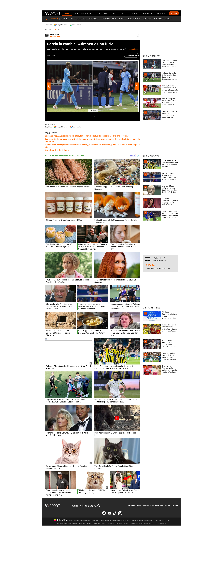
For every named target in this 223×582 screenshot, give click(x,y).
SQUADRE (147, 19)
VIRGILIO (77, 520)
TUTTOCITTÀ (127, 520)
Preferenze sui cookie (93, 523)
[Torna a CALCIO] (46, 19)
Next (137, 86)
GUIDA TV (147, 13)
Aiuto (103, 523)
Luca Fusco (54, 35)
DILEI (134, 520)
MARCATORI (94, 19)
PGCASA (108, 520)
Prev (49, 86)
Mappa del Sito (157, 506)
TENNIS (134, 13)
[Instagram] (120, 515)
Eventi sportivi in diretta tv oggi (158, 268)
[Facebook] (104, 515)
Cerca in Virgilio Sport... (84, 505)
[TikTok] (115, 515)
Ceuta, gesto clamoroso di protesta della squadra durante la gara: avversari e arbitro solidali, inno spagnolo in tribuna (92, 140)
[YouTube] (109, 515)
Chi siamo (60, 523)
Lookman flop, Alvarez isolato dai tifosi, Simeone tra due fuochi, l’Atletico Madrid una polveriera (87, 136)
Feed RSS (167, 506)
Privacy (74, 523)
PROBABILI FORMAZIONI (113, 19)
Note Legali (67, 523)
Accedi (174, 13)
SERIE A (59, 29)
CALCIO (67, 13)
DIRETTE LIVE (102, 13)
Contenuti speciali (134, 506)
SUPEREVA (165, 520)
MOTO (123, 13)
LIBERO (70, 520)
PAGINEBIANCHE (117, 520)
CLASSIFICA (80, 19)
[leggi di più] (138, 36)
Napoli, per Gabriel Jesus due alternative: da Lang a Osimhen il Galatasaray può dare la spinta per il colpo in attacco (92, 145)
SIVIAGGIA (140, 520)
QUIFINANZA (148, 520)
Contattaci (147, 506)
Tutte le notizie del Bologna (57, 150)
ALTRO (160, 13)
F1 (114, 13)
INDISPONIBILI (133, 19)
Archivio (175, 506)
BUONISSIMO (157, 520)
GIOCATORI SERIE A (163, 19)
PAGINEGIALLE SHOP (97, 520)
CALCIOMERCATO (83, 13)
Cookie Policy (82, 523)
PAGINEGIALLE (85, 520)
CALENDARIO (67, 19)
